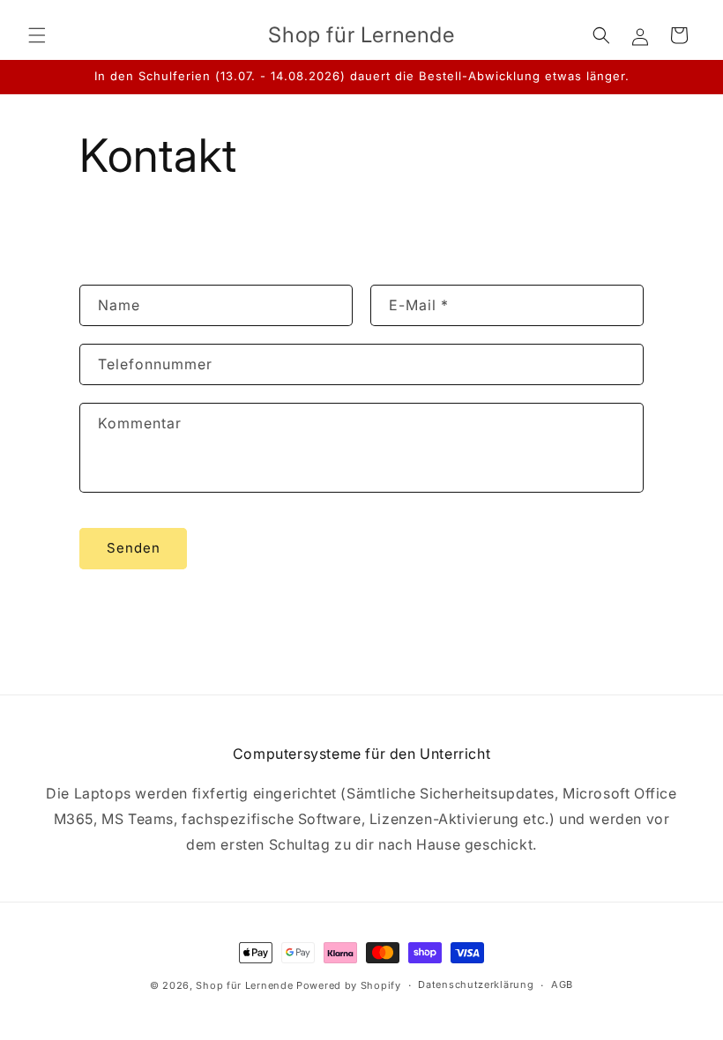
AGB (562, 984)
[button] (37, 35)
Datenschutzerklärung (475, 984)
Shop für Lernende (244, 985)
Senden (133, 547)
